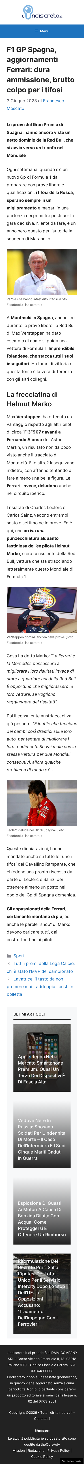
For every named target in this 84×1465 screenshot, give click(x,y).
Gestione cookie (72, 1461)
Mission (19, 1450)
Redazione (36, 1450)
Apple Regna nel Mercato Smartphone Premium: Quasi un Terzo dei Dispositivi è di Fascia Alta (41, 1069)
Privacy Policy (58, 1450)
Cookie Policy (42, 1456)
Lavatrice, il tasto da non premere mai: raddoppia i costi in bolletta (40, 986)
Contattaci (42, 1418)
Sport (19, 955)
